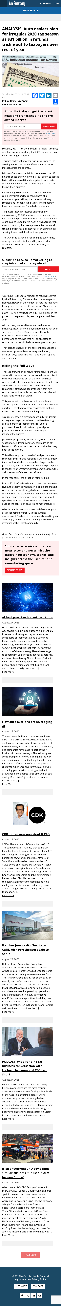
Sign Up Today (14, 570)
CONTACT (37, 1286)
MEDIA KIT (21, 1286)
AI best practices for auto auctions (27, 617)
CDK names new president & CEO (26, 834)
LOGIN (56, 4)
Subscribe (49, 126)
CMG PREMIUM (45, 4)
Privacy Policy (51, 133)
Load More (30, 1255)
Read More (8, 672)
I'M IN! (48, 269)
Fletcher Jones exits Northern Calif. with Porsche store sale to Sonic (25, 949)
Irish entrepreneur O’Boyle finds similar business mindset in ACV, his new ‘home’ (26, 1173)
